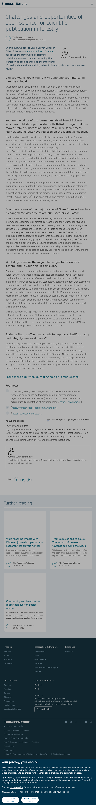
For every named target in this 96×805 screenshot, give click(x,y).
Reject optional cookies (30, 800)
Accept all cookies (10, 800)
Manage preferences (11, 792)
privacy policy (16, 787)
